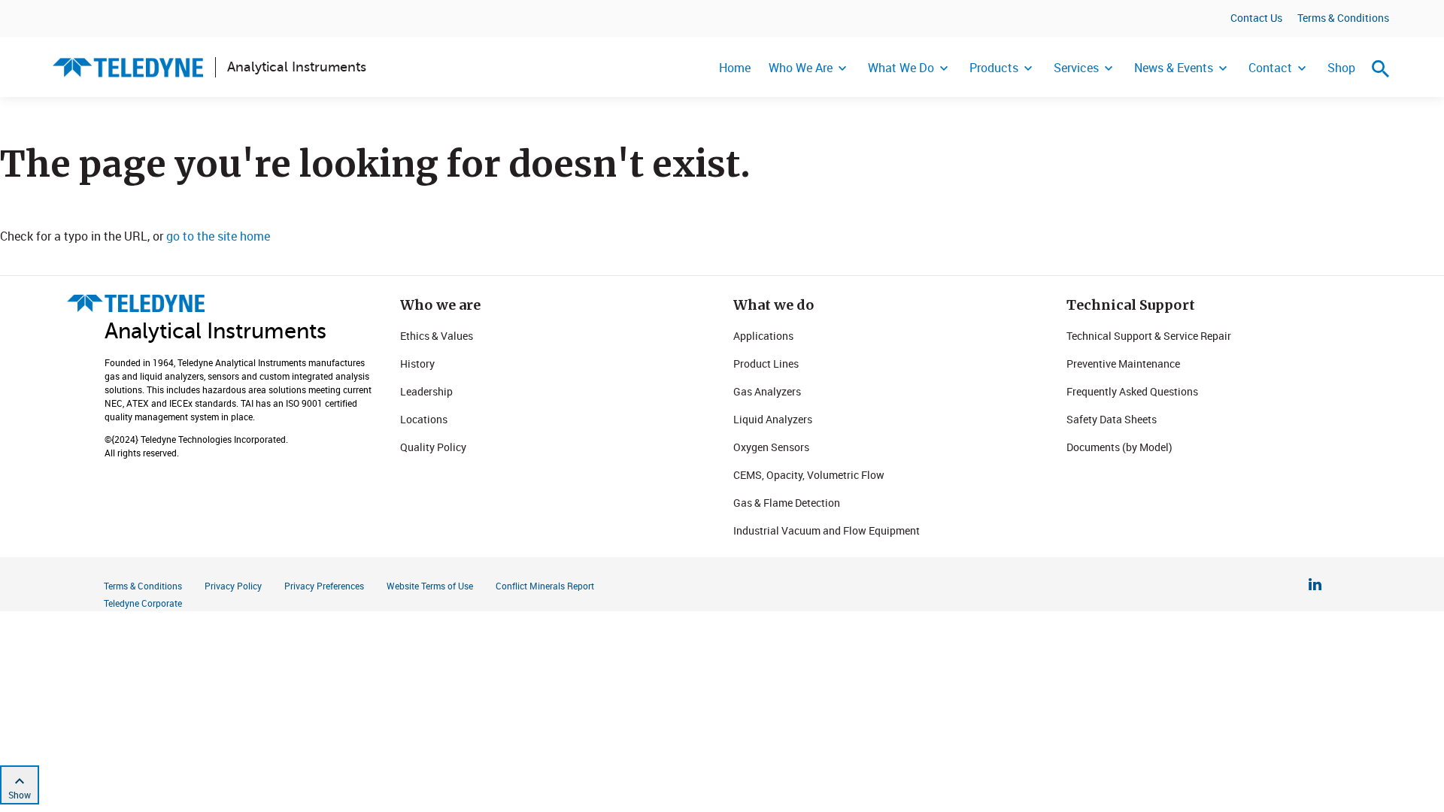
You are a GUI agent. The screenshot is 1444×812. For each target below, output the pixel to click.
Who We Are (801, 67)
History (417, 363)
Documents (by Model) (1119, 447)
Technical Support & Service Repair (1148, 336)
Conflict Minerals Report (545, 586)
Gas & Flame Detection (786, 502)
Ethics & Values (436, 336)
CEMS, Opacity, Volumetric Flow (808, 475)
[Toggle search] (1381, 68)
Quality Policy (433, 447)
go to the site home (218, 236)
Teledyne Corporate (143, 603)
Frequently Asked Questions (1132, 391)
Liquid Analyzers (772, 419)
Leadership (426, 391)
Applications (763, 336)
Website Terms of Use (430, 586)
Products (993, 67)
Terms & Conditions (1343, 18)
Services (1076, 67)
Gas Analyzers (767, 391)
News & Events (1173, 67)
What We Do (901, 67)
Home (735, 67)
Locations (423, 419)
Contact (1270, 67)
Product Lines (766, 363)
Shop (1341, 67)
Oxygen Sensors (771, 447)
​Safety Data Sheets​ (1111, 419)
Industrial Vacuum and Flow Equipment (826, 530)
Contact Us (1256, 18)
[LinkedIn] (1315, 586)
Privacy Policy (233, 586)
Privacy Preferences (324, 586)
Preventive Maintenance (1123, 363)
